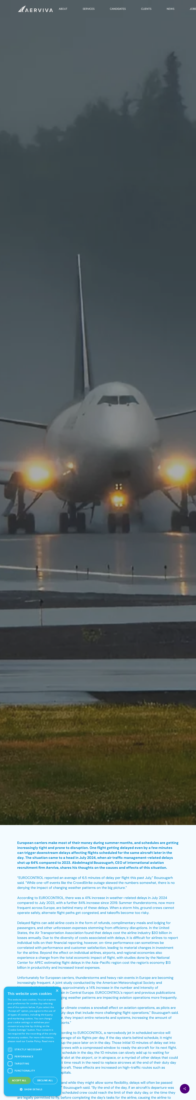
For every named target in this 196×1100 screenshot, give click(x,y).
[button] (32, 1089)
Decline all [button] (45, 1080)
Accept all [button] (19, 1080)
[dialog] (32, 1041)
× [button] (57, 990)
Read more (48, 1041)
